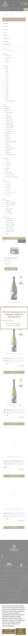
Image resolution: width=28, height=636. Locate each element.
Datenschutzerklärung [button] (8, 625)
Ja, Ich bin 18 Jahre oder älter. (13, 325)
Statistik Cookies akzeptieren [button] (21, 631)
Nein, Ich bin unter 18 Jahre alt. (13, 323)
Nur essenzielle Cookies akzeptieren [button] (8, 631)
